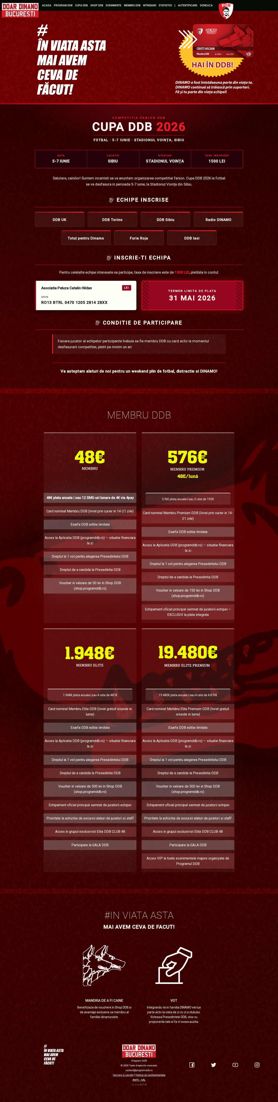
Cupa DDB (81, 5)
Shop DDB (96, 5)
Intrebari (149, 5)
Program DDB (63, 5)
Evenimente (113, 5)
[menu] (139, 10)
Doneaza (206, 5)
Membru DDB (132, 5)
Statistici (165, 5)
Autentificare (187, 5)
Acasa (46, 5)
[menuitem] (20, 10)
